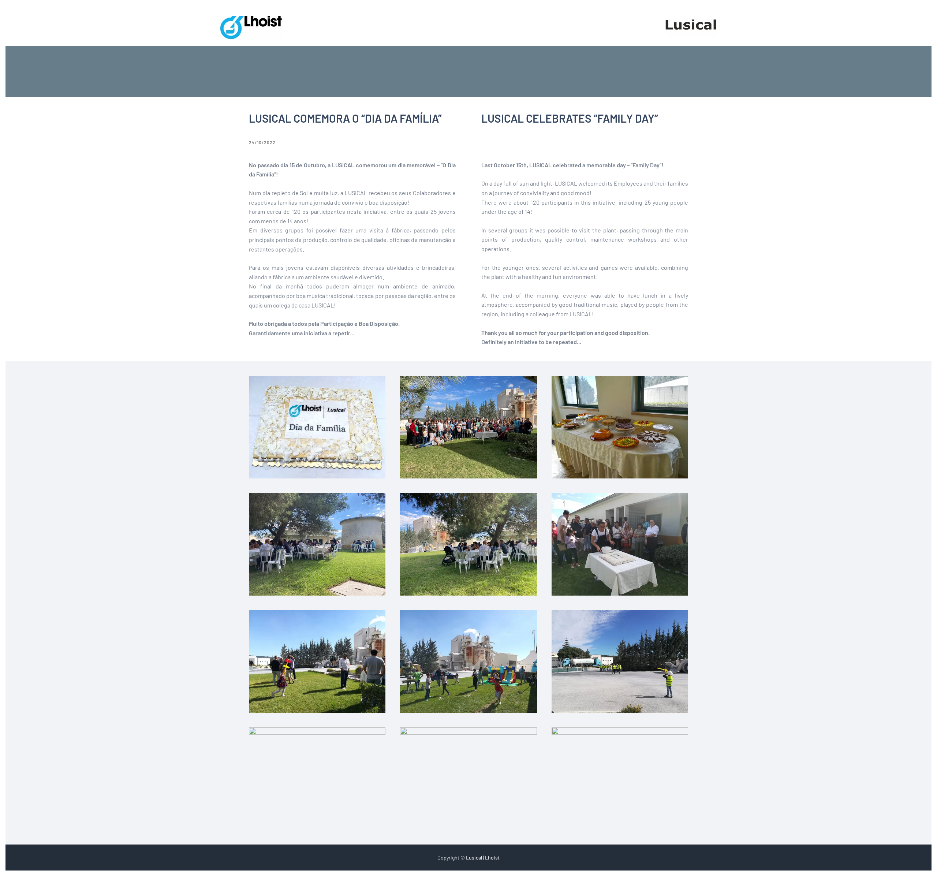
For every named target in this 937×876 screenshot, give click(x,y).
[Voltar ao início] (251, 27)
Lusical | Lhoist (483, 857)
